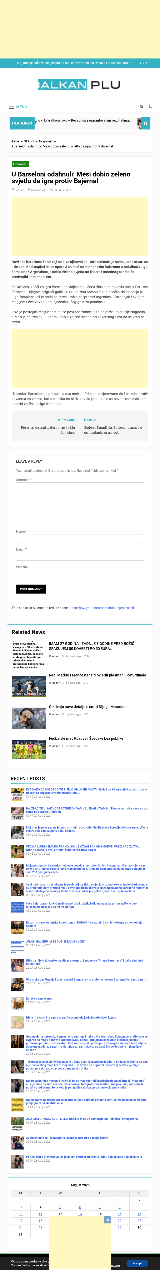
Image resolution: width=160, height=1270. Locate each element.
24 (20, 1228)
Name (21, 532)
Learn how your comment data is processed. (102, 608)
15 (119, 1214)
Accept (137, 1263)
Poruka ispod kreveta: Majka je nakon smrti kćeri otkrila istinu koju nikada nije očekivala (84, 1156)
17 (20, 1221)
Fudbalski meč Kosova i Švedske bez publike (86, 738)
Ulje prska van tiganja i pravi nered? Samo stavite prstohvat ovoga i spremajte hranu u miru (86, 979)
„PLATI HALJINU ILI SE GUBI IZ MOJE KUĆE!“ (55, 941)
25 (40, 1228)
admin (20, 190)
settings (115, 1265)
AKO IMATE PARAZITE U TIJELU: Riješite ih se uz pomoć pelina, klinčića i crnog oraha (82, 1118)
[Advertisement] (80, 1242)
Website (22, 567)
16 (139, 1214)
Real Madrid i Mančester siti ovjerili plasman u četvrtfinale (97, 675)
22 (119, 1221)
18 (40, 1221)
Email (21, 549)
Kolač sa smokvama (39, 998)
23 (139, 1221)
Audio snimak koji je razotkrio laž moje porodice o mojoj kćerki (67, 1137)
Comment (24, 480)
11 (40, 1214)
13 (80, 1214)
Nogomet (20, 164)
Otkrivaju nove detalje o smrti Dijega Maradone (88, 707)
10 (20, 1214)
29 (119, 1228)
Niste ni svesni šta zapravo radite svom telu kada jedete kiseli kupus (71, 1017)
